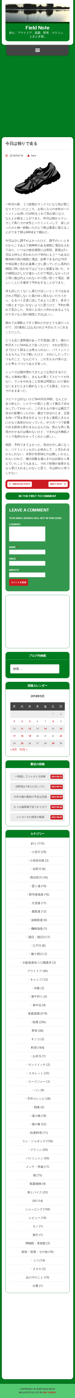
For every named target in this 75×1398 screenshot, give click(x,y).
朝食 (37, 1107)
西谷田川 (36, 877)
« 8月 (13, 749)
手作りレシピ (36, 1098)
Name (12, 547)
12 (29, 728)
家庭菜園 (34, 1013)
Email (13, 558)
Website (14, 570)
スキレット (36, 1073)
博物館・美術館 (35, 1243)
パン (37, 1090)
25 (22, 743)
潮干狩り (37, 996)
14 (45, 728)
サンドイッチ (37, 1064)
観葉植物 (35, 1183)
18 (22, 736)
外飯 (37, 988)
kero (33, 155)
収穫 (35, 1022)
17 (14, 736)
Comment (15, 524)
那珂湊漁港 (36, 894)
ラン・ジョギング (34, 1141)
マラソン (36, 1149)
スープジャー (37, 1081)
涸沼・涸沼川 (37, 937)
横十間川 (37, 954)
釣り (34, 843)
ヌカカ (37, 1269)
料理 (34, 1047)
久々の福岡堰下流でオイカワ (30, 806)
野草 (35, 1030)
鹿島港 (36, 911)
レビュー (34, 1218)
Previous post (21, 484)
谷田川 (37, 869)
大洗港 (36, 903)
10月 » (23, 749)
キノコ (35, 1039)
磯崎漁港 (37, 928)
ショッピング (34, 1209)
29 (53, 743)
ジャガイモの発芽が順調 (30, 817)
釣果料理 (36, 1133)
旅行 (35, 1235)
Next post (56, 484)
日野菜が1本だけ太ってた (30, 786)
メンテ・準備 (34, 1166)
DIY (34, 1201)
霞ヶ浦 (36, 886)
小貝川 (36, 852)
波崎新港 (37, 920)
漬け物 (36, 1116)
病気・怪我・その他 (34, 1252)
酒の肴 (36, 1124)
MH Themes (49, 1392)
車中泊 (37, 1005)
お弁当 (37, 1056)
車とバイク (34, 1192)
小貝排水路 (37, 860)
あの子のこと (34, 1277)
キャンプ (36, 979)
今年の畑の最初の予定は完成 (30, 796)
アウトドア (34, 971)
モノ (35, 1226)
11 (22, 728)
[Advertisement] (37, 97)
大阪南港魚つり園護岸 (37, 962)
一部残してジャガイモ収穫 (30, 776)
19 (29, 736)
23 (61, 736)
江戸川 (37, 945)
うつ (36, 1260)
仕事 (35, 1286)
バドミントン (34, 1158)
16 (61, 728)
